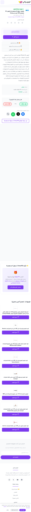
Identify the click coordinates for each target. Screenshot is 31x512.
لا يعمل (6, 104)
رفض (8, 510)
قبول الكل (23, 510)
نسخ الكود (15, 317)
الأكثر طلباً (15, 495)
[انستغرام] (9, 479)
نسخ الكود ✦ (15, 37)
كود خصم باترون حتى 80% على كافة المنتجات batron (15, 426)
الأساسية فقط (14, 510)
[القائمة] (2, 2)
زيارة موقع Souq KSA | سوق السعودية (14, 121)
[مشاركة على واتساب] (13, 114)
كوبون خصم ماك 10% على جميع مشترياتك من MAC (15, 394)
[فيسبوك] (21, 479)
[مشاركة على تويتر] (18, 114)
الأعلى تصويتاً (16, 498)
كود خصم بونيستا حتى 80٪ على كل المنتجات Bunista (15, 328)
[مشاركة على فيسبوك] (23, 114)
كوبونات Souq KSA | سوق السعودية (16, 17)
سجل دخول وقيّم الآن (15, 287)
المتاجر (15, 492)
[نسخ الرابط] (8, 114)
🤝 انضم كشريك (15, 489)
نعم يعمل (22, 104)
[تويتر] (13, 479)
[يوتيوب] (17, 479)
